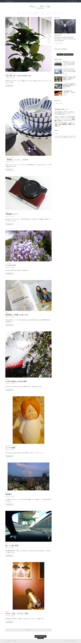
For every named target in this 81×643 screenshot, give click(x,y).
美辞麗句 (8, 494)
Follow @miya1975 (69, 54)
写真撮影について (11, 214)
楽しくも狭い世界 (11, 546)
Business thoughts (9, 445)
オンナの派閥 (10, 448)
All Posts (29, 13)
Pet (42, 13)
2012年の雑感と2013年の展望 (16, 381)
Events (56, 13)
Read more (9, 85)
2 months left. (10, 265)
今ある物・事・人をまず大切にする (18, 76)
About (23, 13)
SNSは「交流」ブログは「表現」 (17, 613)
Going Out (48, 13)
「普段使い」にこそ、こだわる (16, 160)
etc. (62, 13)
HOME (18, 13)
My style (11, 73)
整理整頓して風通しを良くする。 (17, 315)
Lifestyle (36, 13)
